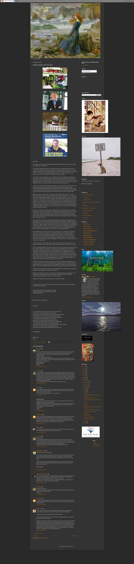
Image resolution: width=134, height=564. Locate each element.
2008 (84, 377)
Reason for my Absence (88, 194)
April (85, 422)
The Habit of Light (86, 199)
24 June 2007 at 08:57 (41, 410)
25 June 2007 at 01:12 (41, 469)
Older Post (74, 535)
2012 (84, 370)
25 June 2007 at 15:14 (41, 494)
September (86, 386)
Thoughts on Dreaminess (89, 417)
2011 (84, 371)
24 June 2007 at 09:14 (41, 423)
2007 (84, 379)
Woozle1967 (39, 508)
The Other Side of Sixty (88, 244)
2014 (84, 366)
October (86, 384)
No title (85, 401)
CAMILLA (38, 436)
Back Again (86, 405)
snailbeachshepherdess (41, 474)
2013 (84, 368)
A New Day (86, 413)
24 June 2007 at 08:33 (41, 383)
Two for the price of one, (89, 418)
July (85, 389)
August (85, 387)
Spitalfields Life (86, 224)
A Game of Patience (87, 215)
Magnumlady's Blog (87, 235)
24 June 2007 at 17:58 (41, 446)
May (85, 421)
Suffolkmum (39, 414)
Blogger (72, 546)
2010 (84, 373)
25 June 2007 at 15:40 (41, 530)
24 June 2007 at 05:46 (41, 366)
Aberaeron (86, 393)
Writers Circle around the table (90, 230)
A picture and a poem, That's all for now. (92, 399)
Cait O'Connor (42, 7)
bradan (37, 387)
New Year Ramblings (87, 210)
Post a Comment (38, 533)
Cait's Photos (85, 65)
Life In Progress (86, 226)
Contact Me (96, 445)
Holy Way (38, 498)
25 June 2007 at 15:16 (41, 504)
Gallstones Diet (97, 444)
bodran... (38, 427)
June (85, 391)
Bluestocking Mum (40, 450)
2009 (84, 375)
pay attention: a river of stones (89, 208)
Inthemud (38, 348)
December (86, 380)
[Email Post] (49, 342)
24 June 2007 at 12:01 (41, 432)
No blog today (86, 197)
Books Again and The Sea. (89, 397)
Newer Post (35, 535)
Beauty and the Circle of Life (90, 411)
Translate (92, 73)
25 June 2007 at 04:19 (41, 482)
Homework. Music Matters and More (91, 409)
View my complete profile (87, 297)
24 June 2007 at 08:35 (41, 395)
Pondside (38, 370)
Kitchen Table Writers (88, 237)
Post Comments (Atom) (43, 538)
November (86, 382)
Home (55, 535)
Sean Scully (85, 217)
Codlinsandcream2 (87, 228)
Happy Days (85, 212)
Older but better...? (87, 233)
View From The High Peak (89, 242)
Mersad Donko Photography (89, 239)
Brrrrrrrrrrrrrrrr (85, 205)
